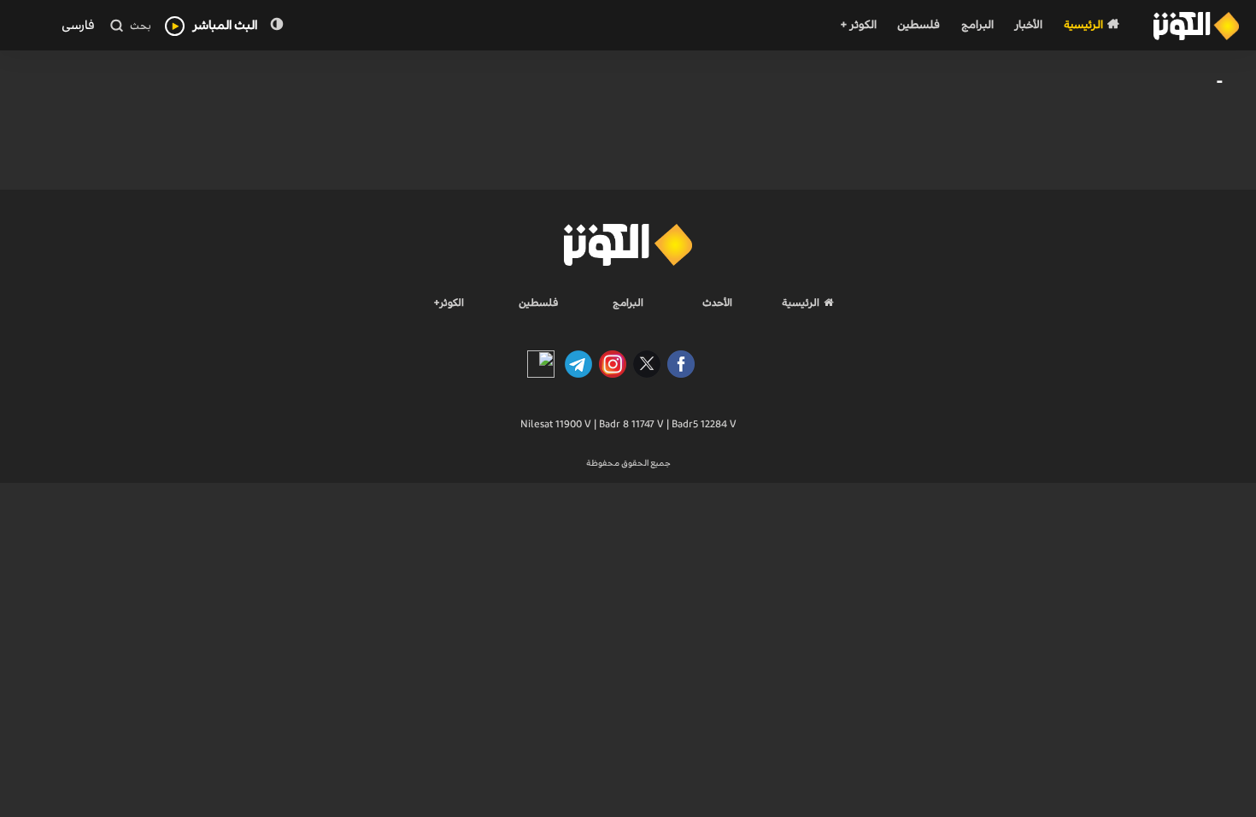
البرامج (977, 25)
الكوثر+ (449, 302)
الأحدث (717, 302)
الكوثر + (858, 25)
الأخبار (1028, 25)
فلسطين (918, 25)
